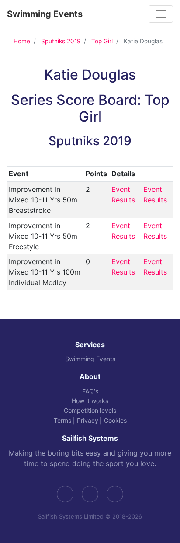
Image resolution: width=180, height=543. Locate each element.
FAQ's (90, 391)
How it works (90, 400)
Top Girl (102, 41)
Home (22, 41)
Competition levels (90, 410)
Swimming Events (45, 14)
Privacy (87, 420)
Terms (62, 420)
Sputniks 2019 (60, 41)
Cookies (115, 420)
